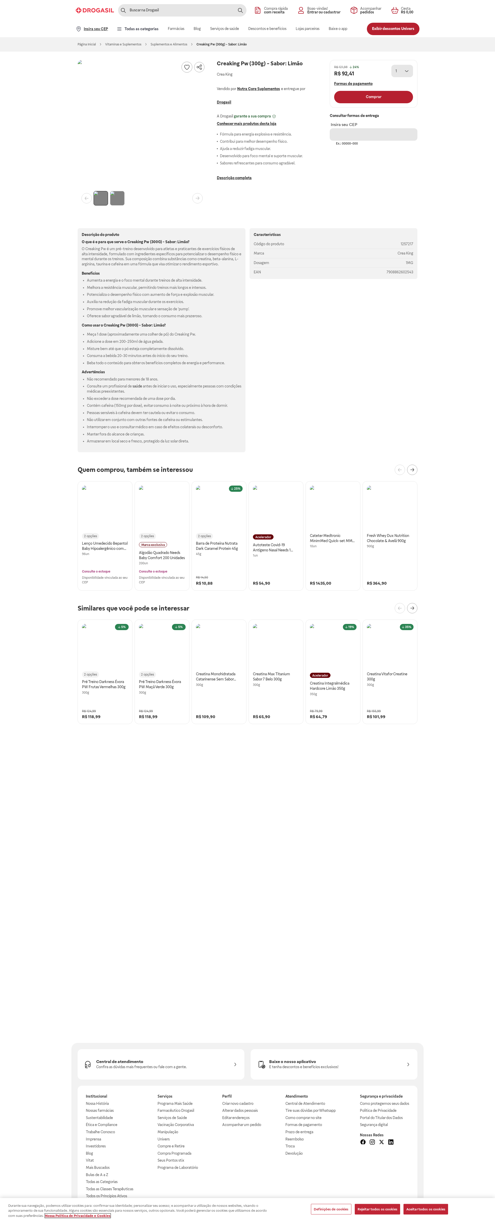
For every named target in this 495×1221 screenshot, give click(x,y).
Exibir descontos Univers (393, 29)
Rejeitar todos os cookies (377, 1209)
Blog (89, 1153)
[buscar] (240, 10)
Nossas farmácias (100, 1110)
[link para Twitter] (381, 1143)
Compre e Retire (171, 1146)
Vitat (90, 1160)
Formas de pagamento (303, 1125)
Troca (290, 1146)
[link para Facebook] (363, 1143)
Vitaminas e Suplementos (123, 44)
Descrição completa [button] (234, 178)
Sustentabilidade (99, 1118)
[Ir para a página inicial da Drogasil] (95, 10)
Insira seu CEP (344, 124)
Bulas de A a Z (97, 1175)
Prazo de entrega (299, 1132)
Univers (164, 1139)
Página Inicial (87, 44)
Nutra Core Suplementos (258, 89)
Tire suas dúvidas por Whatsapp (310, 1110)
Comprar (374, 97)
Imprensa (93, 1139)
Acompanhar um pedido (241, 1125)
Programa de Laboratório (178, 1168)
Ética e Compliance (101, 1125)
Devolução (294, 1153)
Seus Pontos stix (171, 1160)
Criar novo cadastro (237, 1103)
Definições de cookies (331, 1209)
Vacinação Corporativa (176, 1125)
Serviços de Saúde (172, 1118)
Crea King (405, 253)
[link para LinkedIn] (391, 1143)
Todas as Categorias (102, 1182)
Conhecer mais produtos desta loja (246, 124)
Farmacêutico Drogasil (176, 1110)
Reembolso (294, 1139)
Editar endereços (236, 1118)
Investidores (96, 1146)
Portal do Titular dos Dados (381, 1118)
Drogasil (224, 102)
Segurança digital (374, 1125)
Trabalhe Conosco (100, 1132)
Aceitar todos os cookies (425, 1209)
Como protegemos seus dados (384, 1103)
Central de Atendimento (305, 1103)
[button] (142, 124)
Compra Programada (174, 1153)
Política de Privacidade (378, 1110)
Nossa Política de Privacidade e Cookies (77, 1216)
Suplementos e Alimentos (169, 44)
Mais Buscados (98, 1168)
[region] (247, 1209)
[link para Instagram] (372, 1143)
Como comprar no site (303, 1118)
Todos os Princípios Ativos (106, 1196)
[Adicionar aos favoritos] (187, 67)
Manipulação (168, 1132)
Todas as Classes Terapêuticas (109, 1189)
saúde (137, 386)
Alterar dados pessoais (240, 1110)
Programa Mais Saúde (175, 1103)
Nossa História (97, 1103)
